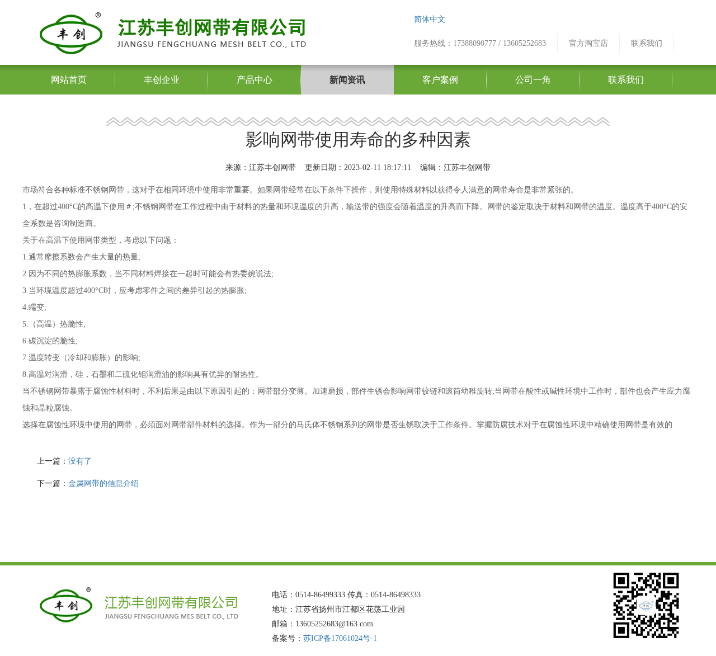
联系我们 (646, 43)
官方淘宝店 (588, 43)
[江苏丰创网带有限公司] (171, 31)
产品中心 (254, 79)
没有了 (80, 461)
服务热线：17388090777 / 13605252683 (480, 43)
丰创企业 (162, 79)
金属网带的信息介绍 (103, 483)
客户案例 (440, 79)
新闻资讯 (347, 79)
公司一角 (533, 79)
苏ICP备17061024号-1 (340, 638)
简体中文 (429, 19)
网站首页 (69, 79)
